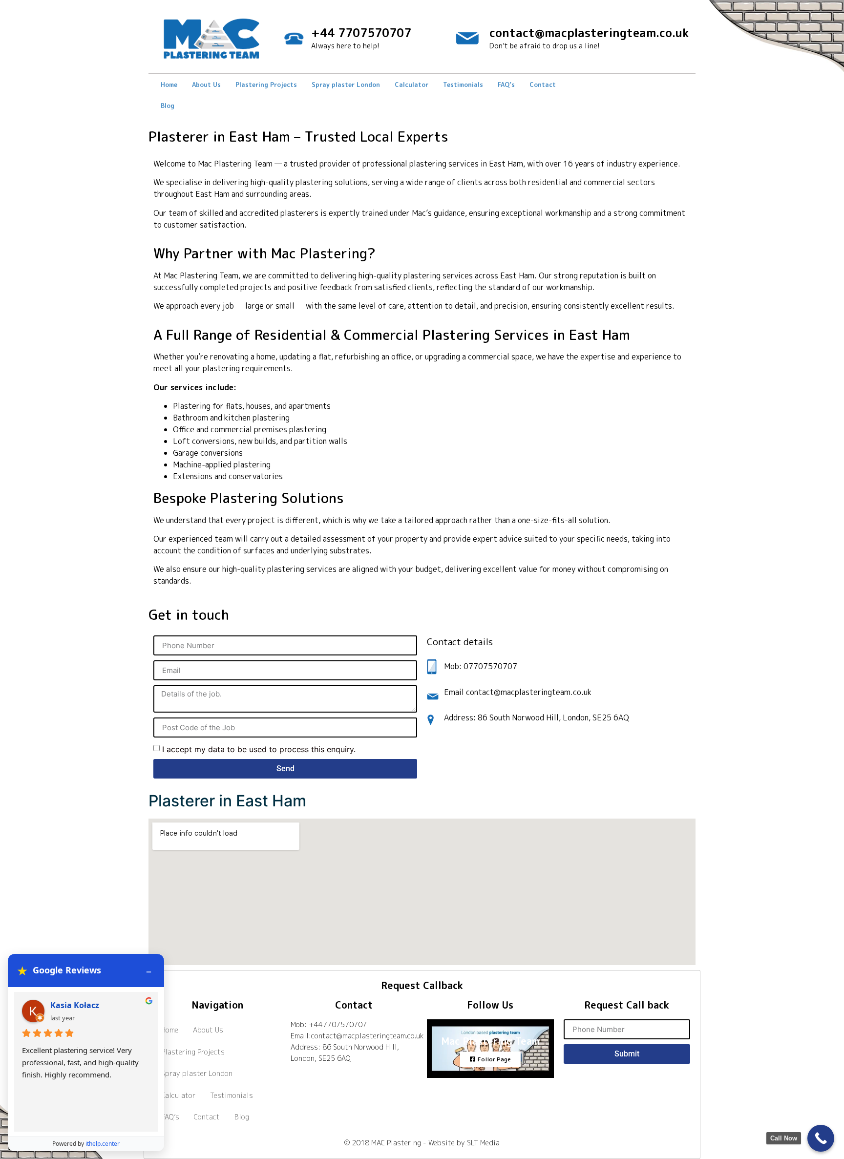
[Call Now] (820, 1138)
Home (169, 84)
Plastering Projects (266, 84)
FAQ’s (506, 84)
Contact (542, 84)
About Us (206, 84)
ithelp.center (102, 1143)
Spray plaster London (346, 84)
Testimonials (463, 84)
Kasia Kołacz (74, 1005)
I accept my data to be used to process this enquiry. (259, 749)
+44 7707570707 (361, 33)
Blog (167, 105)
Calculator (411, 84)
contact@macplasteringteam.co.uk (589, 33)
